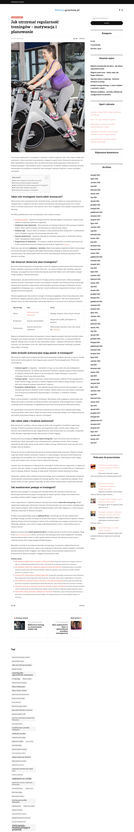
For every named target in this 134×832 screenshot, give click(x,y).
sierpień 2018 (95, 383)
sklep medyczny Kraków (21, 757)
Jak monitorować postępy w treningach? (25, 190)
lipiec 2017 (94, 432)
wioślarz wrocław (17, 810)
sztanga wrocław (29, 788)
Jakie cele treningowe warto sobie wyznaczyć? (27, 180)
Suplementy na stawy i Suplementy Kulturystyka (22, 783)
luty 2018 (94, 406)
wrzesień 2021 (95, 305)
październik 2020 (96, 346)
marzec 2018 (95, 402)
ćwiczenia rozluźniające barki (18, 821)
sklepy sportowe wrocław (18, 765)
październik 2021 (96, 301)
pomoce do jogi (29, 741)
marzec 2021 (95, 328)
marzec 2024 (95, 253)
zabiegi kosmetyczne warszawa (21, 818)
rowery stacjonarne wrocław (18, 753)
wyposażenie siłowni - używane (19, 814)
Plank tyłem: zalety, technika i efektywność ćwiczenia (34, 592)
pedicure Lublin (17, 741)
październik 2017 (96, 420)
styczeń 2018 (95, 409)
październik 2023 (96, 257)
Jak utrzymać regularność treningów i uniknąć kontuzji (34, 561)
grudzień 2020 (95, 339)
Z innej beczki (95, 45)
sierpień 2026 (95, 175)
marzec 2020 (95, 372)
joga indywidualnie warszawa (22, 710)
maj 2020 (94, 365)
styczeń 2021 (95, 335)
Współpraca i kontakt (17, 2)
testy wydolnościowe (23, 535)
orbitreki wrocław (19, 734)
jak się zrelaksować (16, 702)
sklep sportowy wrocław (19, 761)
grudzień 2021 (95, 294)
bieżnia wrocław (17, 669)
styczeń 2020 (95, 380)
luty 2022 (94, 287)
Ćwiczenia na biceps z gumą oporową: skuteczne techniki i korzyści (109, 468)
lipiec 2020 (94, 357)
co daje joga (16, 679)
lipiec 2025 (94, 223)
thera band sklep (17, 792)
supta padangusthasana (17, 788)
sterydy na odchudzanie (17, 774)
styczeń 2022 (95, 290)
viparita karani (16, 806)
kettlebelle (56, 330)
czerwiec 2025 (95, 227)
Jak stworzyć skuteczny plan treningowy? (26, 183)
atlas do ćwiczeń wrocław (22, 665)
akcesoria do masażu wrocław (21, 657)
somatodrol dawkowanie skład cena (22, 770)
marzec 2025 (95, 238)
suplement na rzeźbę (21, 778)
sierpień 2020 (95, 354)
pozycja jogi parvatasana (19, 749)
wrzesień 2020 (95, 350)
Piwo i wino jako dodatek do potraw (103, 120)
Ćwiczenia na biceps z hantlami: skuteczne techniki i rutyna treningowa (40, 586)
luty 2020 (94, 376)
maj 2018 (94, 394)
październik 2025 (96, 212)
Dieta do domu (27, 679)
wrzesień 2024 (95, 246)
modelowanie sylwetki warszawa (20, 729)
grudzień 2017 (95, 413)
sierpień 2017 (95, 428)
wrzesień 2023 (95, 261)
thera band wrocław (18, 796)
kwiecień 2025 (95, 235)
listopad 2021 (95, 298)
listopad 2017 (95, 417)
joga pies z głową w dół (18, 714)
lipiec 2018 (94, 387)
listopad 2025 (95, 209)
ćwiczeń (67, 244)
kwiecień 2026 (95, 190)
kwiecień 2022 (95, 279)
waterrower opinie (29, 806)
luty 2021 (94, 331)
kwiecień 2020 (95, 368)
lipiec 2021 (94, 313)
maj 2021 (94, 320)
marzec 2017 (95, 439)
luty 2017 (94, 443)
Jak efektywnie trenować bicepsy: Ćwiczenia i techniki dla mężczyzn (39, 581)
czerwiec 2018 (95, 391)
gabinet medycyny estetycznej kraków (20, 694)
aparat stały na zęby (18, 661)
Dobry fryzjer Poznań (19, 690)
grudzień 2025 (95, 205)
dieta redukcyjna (18, 687)
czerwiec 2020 (95, 361)
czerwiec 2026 (95, 182)
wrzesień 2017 (95, 424)
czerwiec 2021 (95, 316)
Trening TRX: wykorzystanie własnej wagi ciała (31, 575)
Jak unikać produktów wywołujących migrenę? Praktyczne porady (106, 486)
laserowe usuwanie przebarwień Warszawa (23, 719)
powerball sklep (16, 745)
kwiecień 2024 (95, 249)
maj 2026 (94, 186)
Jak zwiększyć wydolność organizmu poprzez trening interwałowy (38, 567)
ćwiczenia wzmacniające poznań (21, 827)
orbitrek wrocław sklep (19, 737)
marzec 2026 (95, 194)
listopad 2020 (95, 342)
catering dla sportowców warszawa (22, 674)
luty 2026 (94, 197)
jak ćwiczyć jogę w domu (19, 706)
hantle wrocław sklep (18, 698)
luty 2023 (94, 268)
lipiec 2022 (94, 272)
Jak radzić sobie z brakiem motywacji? (25, 188)
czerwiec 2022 (95, 275)
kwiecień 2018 (95, 398)
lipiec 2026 (94, 179)
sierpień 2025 (95, 220)
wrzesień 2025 (95, 216)
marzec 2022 (95, 283)
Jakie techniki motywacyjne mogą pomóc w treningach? (30, 185)
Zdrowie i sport (17, 17)
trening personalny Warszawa (19, 801)
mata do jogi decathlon (17, 724)
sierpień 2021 (95, 309)
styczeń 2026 (95, 201)
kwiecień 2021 (95, 324)
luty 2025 (94, 242)
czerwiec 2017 (95, 435)
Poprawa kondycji (21, 220)
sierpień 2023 (95, 264)
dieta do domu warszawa (19, 683)
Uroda (93, 41)
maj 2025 (94, 231)
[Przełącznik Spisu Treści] (45, 177)
